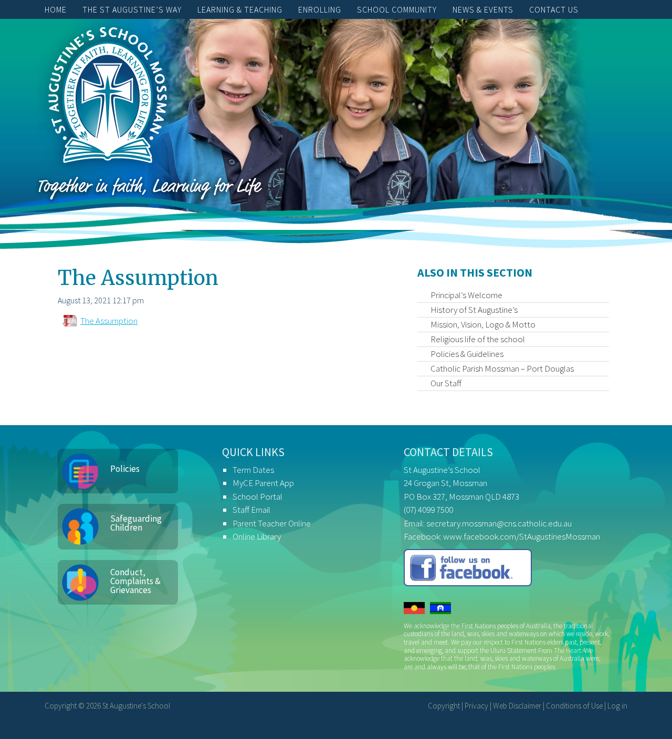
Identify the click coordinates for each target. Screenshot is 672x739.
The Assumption (109, 320)
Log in (617, 706)
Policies (125, 468)
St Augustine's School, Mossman (107, 97)
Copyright (444, 706)
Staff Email (251, 509)
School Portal (257, 496)
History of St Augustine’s (474, 309)
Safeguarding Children (136, 523)
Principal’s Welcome (466, 295)
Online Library (257, 536)
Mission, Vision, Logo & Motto (483, 324)
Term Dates (253, 470)
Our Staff (445, 383)
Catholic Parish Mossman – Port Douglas (502, 368)
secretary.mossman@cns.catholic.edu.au (499, 523)
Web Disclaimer (517, 706)
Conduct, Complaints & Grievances (135, 581)
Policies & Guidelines (466, 354)
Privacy (476, 706)
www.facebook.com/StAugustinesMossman (521, 536)
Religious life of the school (477, 339)
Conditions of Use (574, 706)
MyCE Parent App (263, 483)
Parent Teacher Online (272, 523)
